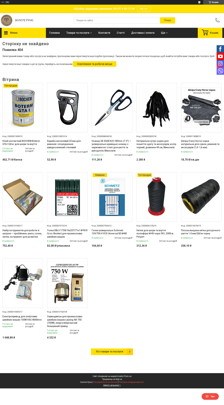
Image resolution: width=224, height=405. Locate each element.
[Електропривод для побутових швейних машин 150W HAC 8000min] (22, 283)
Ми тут (144, 8)
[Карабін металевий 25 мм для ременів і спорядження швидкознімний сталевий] (67, 107)
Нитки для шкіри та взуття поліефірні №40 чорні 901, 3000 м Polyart (154, 233)
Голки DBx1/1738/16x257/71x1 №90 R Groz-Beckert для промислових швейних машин (67, 233)
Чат (213, 396)
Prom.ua (128, 376)
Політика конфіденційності (131, 382)
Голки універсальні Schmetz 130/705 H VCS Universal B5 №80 (109, 232)
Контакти (104, 32)
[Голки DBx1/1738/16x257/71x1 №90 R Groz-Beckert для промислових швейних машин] (67, 197)
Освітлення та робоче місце (94, 64)
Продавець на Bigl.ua (112, 379)
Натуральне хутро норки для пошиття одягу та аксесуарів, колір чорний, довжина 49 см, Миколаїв (156, 144)
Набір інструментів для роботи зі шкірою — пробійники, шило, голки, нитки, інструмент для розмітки (22, 233)
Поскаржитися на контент (105, 382)
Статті (121, 32)
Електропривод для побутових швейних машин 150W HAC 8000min (22, 318)
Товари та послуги (77, 32)
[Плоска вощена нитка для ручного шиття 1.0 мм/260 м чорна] (201, 197)
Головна (54, 32)
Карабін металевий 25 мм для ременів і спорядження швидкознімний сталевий (64, 144)
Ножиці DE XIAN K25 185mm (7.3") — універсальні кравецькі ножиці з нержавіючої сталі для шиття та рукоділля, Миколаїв (111, 146)
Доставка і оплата (142, 32)
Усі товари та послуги (109, 351)
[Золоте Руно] (6, 20)
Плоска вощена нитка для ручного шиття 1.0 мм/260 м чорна (200, 232)
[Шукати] (167, 20)
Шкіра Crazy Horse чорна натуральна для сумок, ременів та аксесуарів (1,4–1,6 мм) (200, 144)
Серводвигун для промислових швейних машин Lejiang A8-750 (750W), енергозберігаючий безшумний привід (64, 321)
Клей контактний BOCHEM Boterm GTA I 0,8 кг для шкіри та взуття (21, 143)
